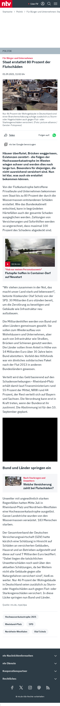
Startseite (7, 11)
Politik (19, 11)
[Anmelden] (43, 4)
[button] (30, 103)
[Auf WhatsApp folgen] (54, 135)
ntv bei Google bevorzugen (22, 144)
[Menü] (55, 4)
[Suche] (49, 4)
